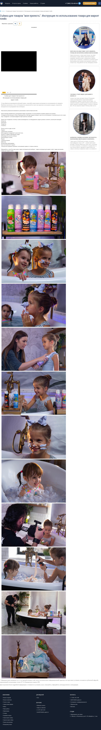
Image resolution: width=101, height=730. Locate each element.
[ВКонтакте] (15, 23)
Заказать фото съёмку (8, 717)
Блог (38, 697)
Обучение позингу (41, 705)
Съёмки (25, 3)
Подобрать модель (7, 715)
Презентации (6, 711)
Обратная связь (74, 704)
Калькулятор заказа (7, 724)
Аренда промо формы (8, 704)
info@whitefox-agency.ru (76, 700)
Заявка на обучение (41, 707)
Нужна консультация (7, 722)
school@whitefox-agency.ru (43, 712)
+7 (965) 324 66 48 (71, 3)
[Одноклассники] (19, 23)
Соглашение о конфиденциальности (79, 702)
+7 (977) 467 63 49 (41, 710)
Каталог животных (7, 700)
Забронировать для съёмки (77, 714)
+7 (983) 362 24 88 (75, 697)
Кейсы (4, 706)
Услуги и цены (16, 3)
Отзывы (5, 713)
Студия (42, 3)
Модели (7, 3)
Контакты (73, 706)
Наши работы (34, 3)
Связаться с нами (90, 3)
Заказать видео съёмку (8, 720)
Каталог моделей (7, 697)
